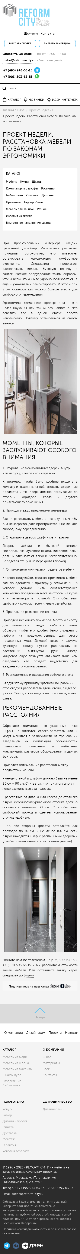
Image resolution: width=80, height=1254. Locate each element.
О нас (47, 1057)
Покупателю (13, 1101)
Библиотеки (14, 195)
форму (29, 975)
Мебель (11, 181)
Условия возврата (16, 1151)
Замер (7, 1115)
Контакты (48, 33)
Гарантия (9, 1145)
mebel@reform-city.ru (19, 60)
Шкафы (37, 181)
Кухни (24, 181)
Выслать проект (20, 43)
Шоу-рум (31, 33)
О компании (13, 1033)
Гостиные (48, 188)
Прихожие (13, 202)
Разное (42, 209)
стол (6, 688)
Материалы (51, 1063)
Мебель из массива (17, 1069)
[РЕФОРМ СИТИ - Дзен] (32, 1245)
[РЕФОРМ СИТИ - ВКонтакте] (16, 1245)
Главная (8, 110)
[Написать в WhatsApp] (37, 75)
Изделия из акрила (19, 215)
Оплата (8, 1127)
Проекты (55, 1033)
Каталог (9, 1049)
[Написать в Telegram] (37, 70)
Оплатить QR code (17, 54)
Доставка (10, 1133)
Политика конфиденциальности (25, 1229)
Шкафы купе (12, 1075)
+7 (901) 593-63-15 (17, 77)
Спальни (32, 195)
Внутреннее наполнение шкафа (28, 222)
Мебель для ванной (19, 209)
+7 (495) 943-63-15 (17, 70)
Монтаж (9, 1139)
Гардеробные (33, 202)
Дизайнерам (35, 1033)
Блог (20, 110)
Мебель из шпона (16, 1063)
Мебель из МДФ (15, 1057)
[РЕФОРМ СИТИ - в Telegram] (7, 1245)
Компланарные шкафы (22, 188)
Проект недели (40, 110)
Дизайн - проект (15, 1121)
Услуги (8, 1109)
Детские (48, 195)
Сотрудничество (57, 1101)
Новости (71, 1033)
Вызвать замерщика (57, 43)
